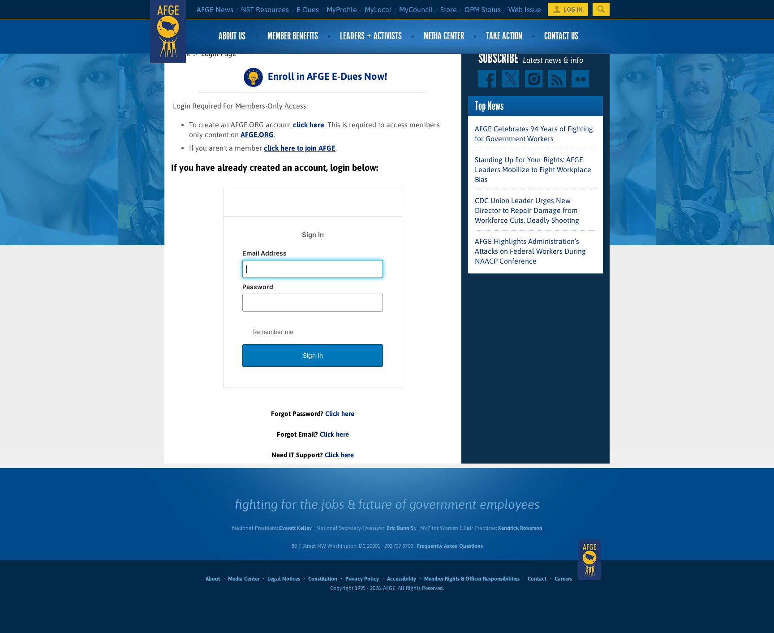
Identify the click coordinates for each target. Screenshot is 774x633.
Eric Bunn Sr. (401, 528)
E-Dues (308, 9)
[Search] (601, 9)
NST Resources (265, 9)
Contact (537, 579)
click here (308, 125)
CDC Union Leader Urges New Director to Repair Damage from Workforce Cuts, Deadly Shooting (527, 210)
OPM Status (482, 9)
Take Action (504, 36)
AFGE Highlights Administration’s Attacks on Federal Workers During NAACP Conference (530, 251)
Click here (339, 413)
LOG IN (573, 9)
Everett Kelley (295, 528)
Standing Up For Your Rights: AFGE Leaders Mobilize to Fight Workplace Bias (533, 169)
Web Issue (524, 9)
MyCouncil (416, 9)
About (213, 579)
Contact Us (561, 36)
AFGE (589, 560)
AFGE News (215, 9)
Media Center (444, 36)
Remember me (273, 331)
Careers (563, 579)
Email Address (265, 253)
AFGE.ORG (257, 134)
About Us (232, 36)
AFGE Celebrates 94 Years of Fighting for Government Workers (534, 134)
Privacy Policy (362, 579)
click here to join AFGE (299, 148)
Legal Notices (283, 579)
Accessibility (401, 579)
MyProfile (342, 9)
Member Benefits (292, 36)
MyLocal (378, 9)
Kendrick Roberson (520, 528)
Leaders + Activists (371, 36)
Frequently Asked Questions (450, 546)
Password (258, 286)
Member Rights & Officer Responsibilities (472, 579)
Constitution (322, 579)
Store (448, 9)
